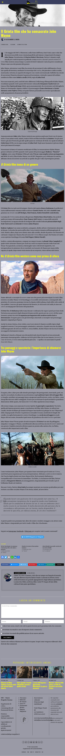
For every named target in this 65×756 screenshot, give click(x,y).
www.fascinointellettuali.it (42, 718)
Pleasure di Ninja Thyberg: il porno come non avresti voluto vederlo (8, 685)
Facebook (20, 531)
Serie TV (22, 703)
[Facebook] (23, 742)
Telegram (28, 531)
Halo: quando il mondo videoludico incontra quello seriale (24, 684)
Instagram (12, 531)
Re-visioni (23, 701)
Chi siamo (23, 698)
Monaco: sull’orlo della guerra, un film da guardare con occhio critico (56, 685)
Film (28, 752)
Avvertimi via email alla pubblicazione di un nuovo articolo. (23, 633)
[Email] (41, 742)
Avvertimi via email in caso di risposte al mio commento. (22, 630)
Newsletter (38, 752)
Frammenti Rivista (7, 710)
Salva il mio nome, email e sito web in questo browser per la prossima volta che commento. (32, 626)
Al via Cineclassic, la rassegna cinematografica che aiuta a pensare (9, 548)
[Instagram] (28, 742)
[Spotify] (34, 742)
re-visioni (13, 44)
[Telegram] (36, 742)
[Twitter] (26, 742)
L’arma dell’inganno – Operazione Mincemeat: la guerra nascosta (40, 685)
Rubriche (23, 700)
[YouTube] (31, 742)
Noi (42, 752)
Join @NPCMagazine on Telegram (33, 537)
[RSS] (39, 742)
